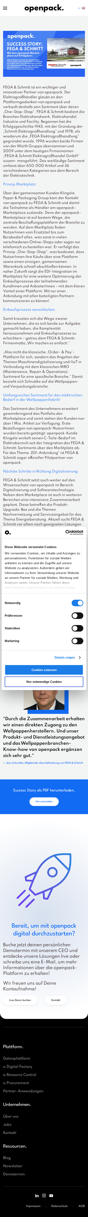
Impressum (33, 1206)
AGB (82, 1206)
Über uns (10, 1116)
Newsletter (13, 1166)
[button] (5, 8)
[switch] (77, 615)
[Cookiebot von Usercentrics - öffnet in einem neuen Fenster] (65, 532)
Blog (7, 1158)
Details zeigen (65, 657)
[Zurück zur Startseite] (44, 8)
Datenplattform (16, 1058)
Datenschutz (59, 1206)
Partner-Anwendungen (23, 1091)
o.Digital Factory (17, 1067)
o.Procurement (16, 1083)
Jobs (7, 1125)
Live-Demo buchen (20, 1000)
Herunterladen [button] (44, 801)
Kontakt (55, 1000)
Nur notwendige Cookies (44, 681)
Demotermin (14, 1174)
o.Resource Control (19, 1075)
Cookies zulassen (44, 670)
